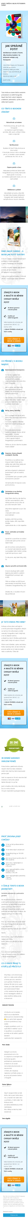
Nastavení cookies (8, 1211)
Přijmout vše (14, 1215)
